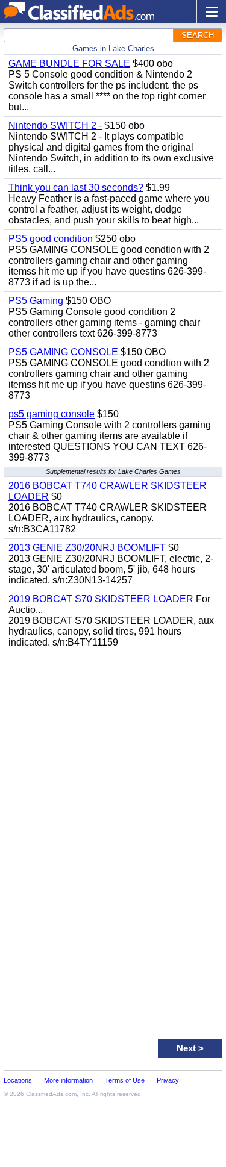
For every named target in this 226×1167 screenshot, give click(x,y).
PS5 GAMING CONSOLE (63, 352)
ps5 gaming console (51, 414)
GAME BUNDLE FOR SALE (69, 63)
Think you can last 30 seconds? (75, 187)
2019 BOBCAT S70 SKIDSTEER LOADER (100, 599)
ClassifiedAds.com (51, 1094)
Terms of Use (125, 1080)
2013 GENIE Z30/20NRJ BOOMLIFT (87, 548)
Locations (18, 1080)
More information (68, 1080)
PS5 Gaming (35, 301)
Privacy (168, 1080)
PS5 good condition (50, 239)
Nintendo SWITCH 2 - (55, 125)
